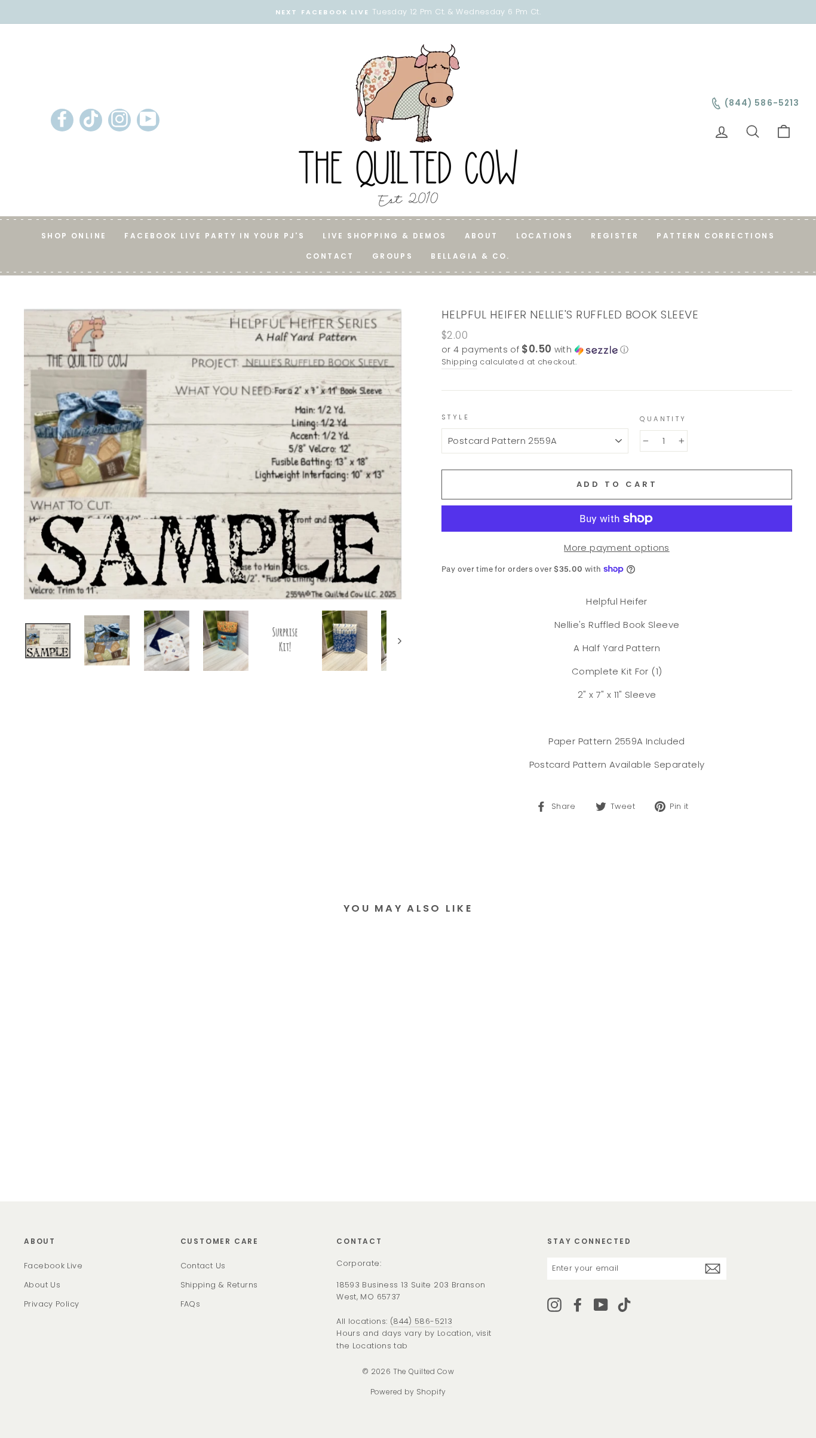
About (481, 236)
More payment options (617, 547)
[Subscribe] (712, 1268)
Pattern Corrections (716, 236)
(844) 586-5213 (421, 1321)
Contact (330, 256)
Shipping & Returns (219, 1285)
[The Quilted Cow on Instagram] (554, 1305)
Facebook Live (53, 1266)
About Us (42, 1285)
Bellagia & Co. (470, 256)
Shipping (459, 362)
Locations (544, 236)
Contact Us (203, 1266)
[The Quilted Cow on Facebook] (577, 1305)
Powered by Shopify (408, 1392)
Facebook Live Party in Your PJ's (214, 236)
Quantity (663, 419)
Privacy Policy (51, 1304)
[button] (616, 350)
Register (615, 236)
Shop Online (73, 236)
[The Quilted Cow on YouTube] (601, 1305)
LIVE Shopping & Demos (384, 236)
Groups (392, 256)
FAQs (190, 1304)
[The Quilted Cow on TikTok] (624, 1305)
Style (455, 417)
